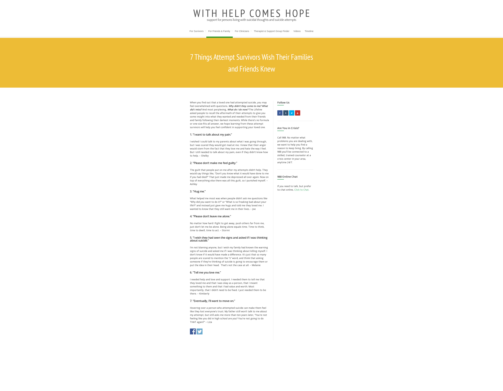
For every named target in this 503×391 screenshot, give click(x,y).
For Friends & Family (219, 31)
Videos (297, 31)
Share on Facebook (193, 331)
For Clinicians (242, 31)
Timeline (309, 31)
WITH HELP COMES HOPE (252, 13)
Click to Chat (301, 189)
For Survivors (197, 31)
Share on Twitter (200, 331)
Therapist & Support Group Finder (271, 31)
